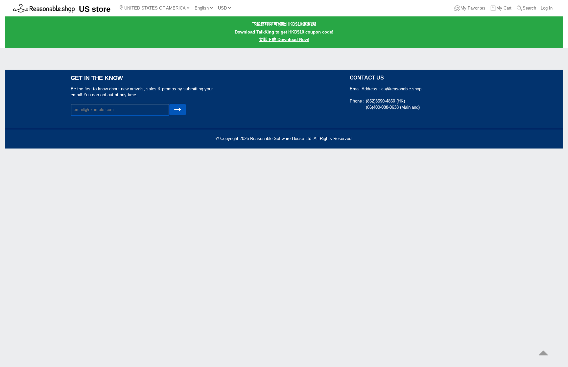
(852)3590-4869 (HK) (385, 101)
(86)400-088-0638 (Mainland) (393, 107)
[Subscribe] (177, 109)
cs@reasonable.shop (401, 88)
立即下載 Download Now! (284, 39)
